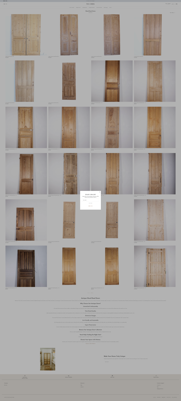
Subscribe (90, 203)
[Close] (100, 192)
